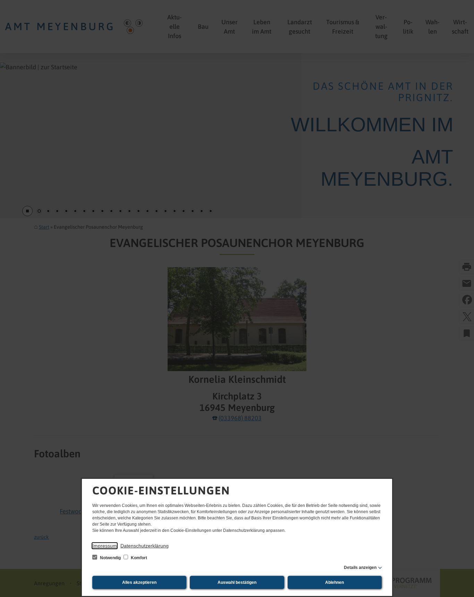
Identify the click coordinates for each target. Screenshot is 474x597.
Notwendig (110, 557)
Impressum (104, 545)
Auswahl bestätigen (237, 582)
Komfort (138, 557)
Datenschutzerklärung (144, 545)
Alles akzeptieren (139, 582)
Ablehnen (334, 582)
